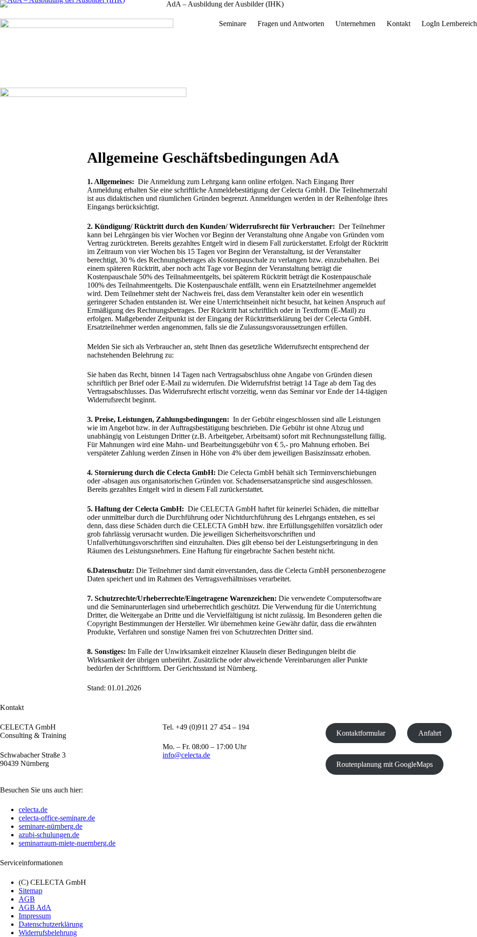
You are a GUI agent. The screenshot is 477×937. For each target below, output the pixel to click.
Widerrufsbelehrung (48, 933)
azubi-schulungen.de (49, 835)
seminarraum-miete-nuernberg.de (67, 843)
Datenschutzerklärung (51, 924)
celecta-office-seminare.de (57, 818)
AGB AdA (35, 907)
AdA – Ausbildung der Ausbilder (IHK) (225, 4)
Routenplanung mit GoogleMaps (384, 764)
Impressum (35, 916)
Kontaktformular (360, 733)
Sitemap (30, 891)
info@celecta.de (186, 755)
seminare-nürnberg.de (50, 826)
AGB (27, 899)
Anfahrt (429, 733)
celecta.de (33, 809)
